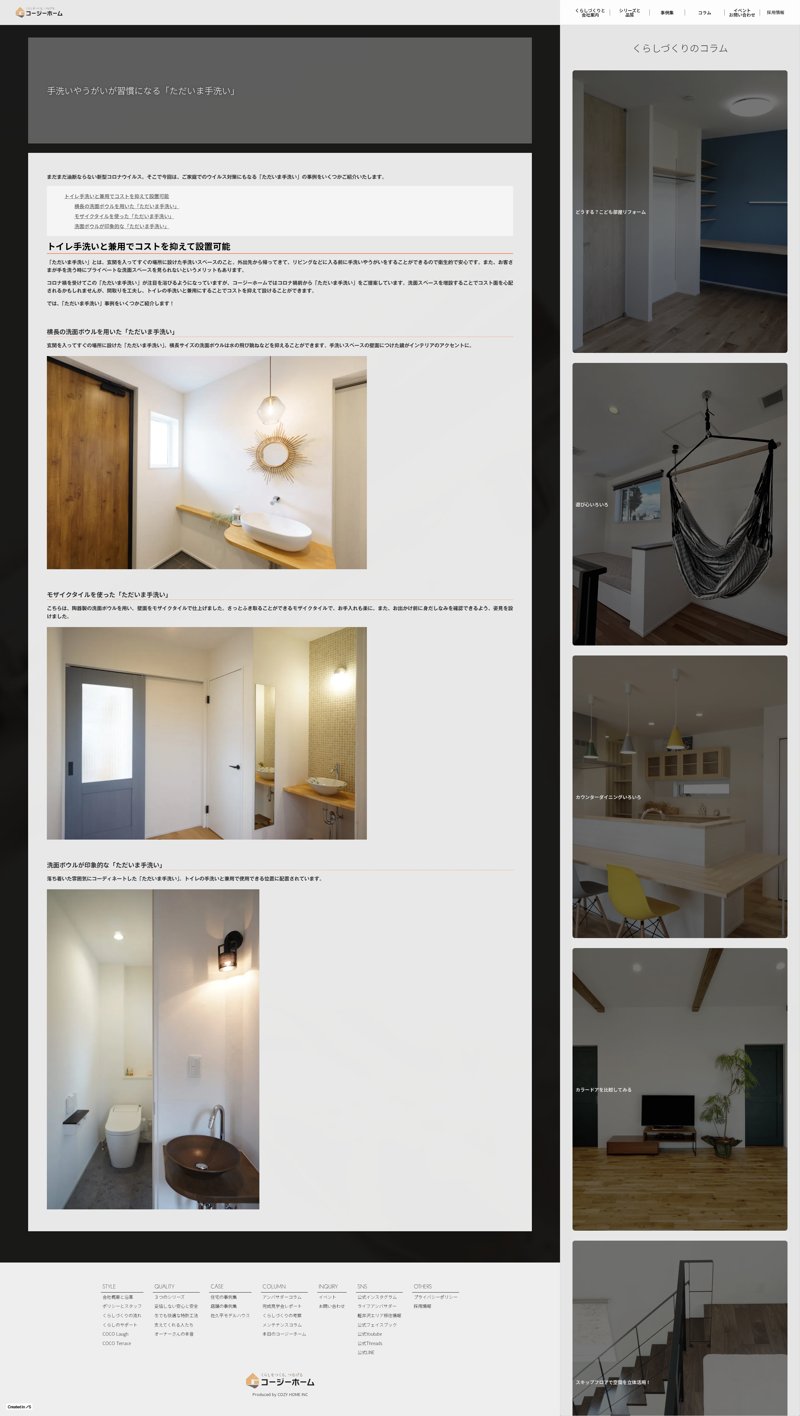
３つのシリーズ (169, 1297)
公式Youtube (370, 1334)
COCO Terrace (116, 1343)
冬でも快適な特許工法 (176, 1315)
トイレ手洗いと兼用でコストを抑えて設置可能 (116, 196)
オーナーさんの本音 (174, 1334)
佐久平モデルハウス (230, 1315)
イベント (327, 1297)
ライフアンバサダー (377, 1306)
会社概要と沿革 (117, 1297)
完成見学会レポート (282, 1306)
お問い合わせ (332, 1306)
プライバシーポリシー (436, 1297)
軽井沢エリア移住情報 (379, 1315)
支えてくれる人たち (173, 1325)
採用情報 (775, 12)
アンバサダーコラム (282, 1297)
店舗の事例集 (224, 1306)
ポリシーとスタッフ (122, 1306)
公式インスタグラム (377, 1297)
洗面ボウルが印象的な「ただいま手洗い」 (121, 226)
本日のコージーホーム (284, 1334)
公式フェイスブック (377, 1325)
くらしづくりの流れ (122, 1315)
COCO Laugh (115, 1334)
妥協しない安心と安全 (176, 1306)
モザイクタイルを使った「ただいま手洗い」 (124, 216)
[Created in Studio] (19, 1406)
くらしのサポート (120, 1325)
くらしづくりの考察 (282, 1315)
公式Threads (370, 1343)
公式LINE (366, 1352)
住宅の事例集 (224, 1297)
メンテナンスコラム (282, 1325)
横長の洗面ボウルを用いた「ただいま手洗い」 (126, 206)
